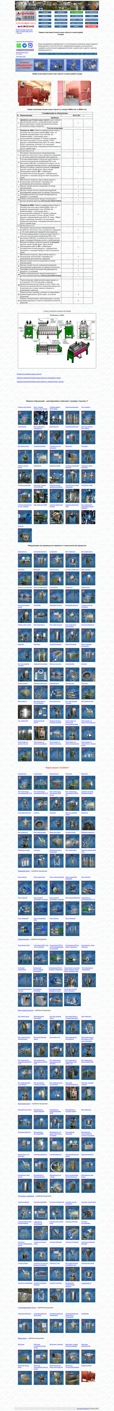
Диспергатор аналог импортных (86, 466)
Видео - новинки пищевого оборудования (40, 408)
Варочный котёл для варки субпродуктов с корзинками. (56, 1133)
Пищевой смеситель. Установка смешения (55, 721)
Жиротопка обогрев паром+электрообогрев (56, 1366)
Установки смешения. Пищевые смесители (87, 792)
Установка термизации (24, 485)
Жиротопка (68, 446)
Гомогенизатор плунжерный (37, 990)
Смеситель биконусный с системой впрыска (25, 1222)
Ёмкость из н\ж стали (55, 664)
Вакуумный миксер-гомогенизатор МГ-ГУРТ (41, 792)
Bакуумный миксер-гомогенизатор (71, 1038)
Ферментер (21, 644)
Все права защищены (83, 1408)
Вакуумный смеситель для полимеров (24, 1083)
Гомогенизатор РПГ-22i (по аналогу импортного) (56, 968)
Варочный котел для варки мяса (23, 1155)
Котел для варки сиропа (40, 587)
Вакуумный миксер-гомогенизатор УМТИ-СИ (71, 793)
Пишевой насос (22, 774)
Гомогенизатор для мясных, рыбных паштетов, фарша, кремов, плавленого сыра (72, 969)
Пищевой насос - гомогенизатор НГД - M (88, 898)
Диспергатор (68, 587)
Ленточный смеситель (56, 605)
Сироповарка (53, 551)
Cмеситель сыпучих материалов (70, 1202)
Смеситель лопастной (71, 1221)
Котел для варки (86, 569)
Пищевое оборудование (24, 407)
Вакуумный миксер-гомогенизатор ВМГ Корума (55, 793)
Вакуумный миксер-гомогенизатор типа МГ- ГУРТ (25, 1061)
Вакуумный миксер (39, 625)
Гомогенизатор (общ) (24, 945)
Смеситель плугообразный (85, 1222)
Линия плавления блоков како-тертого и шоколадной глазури (24, 30)
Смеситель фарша (23, 1263)
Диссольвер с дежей (86, 485)
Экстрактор (37, 850)
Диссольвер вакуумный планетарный (72, 486)
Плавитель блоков (86, 1365)
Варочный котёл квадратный (69, 1133)
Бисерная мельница (55, 465)
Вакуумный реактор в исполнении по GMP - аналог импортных (87, 1039)
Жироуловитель (22, 701)
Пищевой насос (85, 587)
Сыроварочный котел (56, 1154)
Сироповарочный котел (71, 426)
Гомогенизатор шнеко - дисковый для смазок (55, 990)
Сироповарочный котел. (40, 1154)
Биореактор (37, 644)
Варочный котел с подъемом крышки (70, 1110)
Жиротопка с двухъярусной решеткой (72, 1366)
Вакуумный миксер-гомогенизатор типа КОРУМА (55, 1061)
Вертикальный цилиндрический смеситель (70, 1284)
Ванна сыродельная (70, 644)
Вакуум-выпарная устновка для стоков (39, 1083)
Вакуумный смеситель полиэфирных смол (71, 1264)
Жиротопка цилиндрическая (85, 1345)
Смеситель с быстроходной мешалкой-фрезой (25, 1243)
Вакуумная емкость (55, 701)
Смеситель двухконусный (57, 1202)
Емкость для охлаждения (25, 587)
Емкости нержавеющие (71, 407)
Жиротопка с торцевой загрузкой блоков (40, 1346)
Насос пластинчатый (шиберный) (71, 878)
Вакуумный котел (70, 551)
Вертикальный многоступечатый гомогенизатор (38, 969)
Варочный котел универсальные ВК (39, 1110)
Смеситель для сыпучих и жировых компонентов (41, 1264)
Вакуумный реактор (23, 446)
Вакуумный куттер (55, 1037)
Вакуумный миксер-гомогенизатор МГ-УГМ (25, 792)
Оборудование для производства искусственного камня (71, 722)
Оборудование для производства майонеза (40, 742)
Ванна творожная (23, 683)
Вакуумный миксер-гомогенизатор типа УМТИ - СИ (71, 1061)
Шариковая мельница (24, 850)
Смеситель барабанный (40, 1202)
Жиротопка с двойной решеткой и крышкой (71, 1345)
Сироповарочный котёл (24, 1313)
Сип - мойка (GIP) (23, 721)
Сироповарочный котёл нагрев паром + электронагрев (71, 1315)
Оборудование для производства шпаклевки (88, 721)
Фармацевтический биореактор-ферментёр (56, 486)
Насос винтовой (85, 877)
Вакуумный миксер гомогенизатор (39, 427)
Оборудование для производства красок (55, 742)
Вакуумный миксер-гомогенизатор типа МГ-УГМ (41, 1061)
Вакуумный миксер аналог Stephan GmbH (87, 1061)
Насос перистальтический (72, 897)
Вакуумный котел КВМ (40, 505)
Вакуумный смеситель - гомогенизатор (56, 1083)
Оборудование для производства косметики (72, 742)
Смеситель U (86, 1283)
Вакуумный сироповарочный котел (71, 1083)
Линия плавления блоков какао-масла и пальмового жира (39, 378)
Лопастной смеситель (55, 644)
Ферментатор (37, 465)
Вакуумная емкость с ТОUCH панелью (40, 702)
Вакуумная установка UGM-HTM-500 (40, 486)
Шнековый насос (54, 683)
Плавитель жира (54, 569)
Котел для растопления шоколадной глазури (71, 1176)
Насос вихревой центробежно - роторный (41, 898)
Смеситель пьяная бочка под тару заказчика (25, 505)
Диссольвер (84, 446)
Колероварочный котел (87, 625)
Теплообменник (69, 664)
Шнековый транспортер (40, 683)
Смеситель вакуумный (87, 1263)
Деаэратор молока (70, 832)
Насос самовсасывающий (57, 877)
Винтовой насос (69, 683)
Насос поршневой (70, 918)
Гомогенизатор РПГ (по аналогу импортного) (72, 946)
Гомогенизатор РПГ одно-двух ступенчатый (41, 946)
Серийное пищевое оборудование (55, 408)
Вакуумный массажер (87, 701)
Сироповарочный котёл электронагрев (56, 1314)
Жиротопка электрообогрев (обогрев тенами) (41, 1367)
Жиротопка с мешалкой (56, 1344)
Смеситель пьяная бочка (72, 569)
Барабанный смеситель (71, 605)
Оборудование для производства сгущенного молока (88, 743)
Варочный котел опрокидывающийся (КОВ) (55, 1111)
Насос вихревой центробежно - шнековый (57, 898)
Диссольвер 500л (20, 56)
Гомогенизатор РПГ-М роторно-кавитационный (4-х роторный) (56, 947)
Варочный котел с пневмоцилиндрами (39, 1176)
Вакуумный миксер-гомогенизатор (87, 968)
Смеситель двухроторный (88, 1202)
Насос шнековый (22, 897)
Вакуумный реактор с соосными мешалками (71, 1017)
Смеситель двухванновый (25, 1283)
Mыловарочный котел (87, 1154)
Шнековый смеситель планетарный (56, 851)
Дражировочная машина (40, 664)
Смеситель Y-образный (71, 1242)
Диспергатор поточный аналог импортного (70, 990)
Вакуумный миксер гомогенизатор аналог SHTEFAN (87, 506)
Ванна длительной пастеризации (86, 645)
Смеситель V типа (55, 1263)
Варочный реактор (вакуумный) (39, 1017)
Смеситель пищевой (23, 1202)
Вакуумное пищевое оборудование (87, 427)
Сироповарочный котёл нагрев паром (40, 1314)
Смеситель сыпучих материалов (86, 606)
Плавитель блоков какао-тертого (29, 374)
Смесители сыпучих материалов (55, 447)
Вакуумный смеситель (56, 625)
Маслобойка (37, 605)
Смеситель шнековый (56, 1242)
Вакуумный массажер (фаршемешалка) (24, 1038)
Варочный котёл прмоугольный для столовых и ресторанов (87, 1133)
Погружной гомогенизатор (22, 968)
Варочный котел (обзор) (24, 1109)
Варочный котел (54, 426)
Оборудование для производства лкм (23, 742)
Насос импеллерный (39, 877)
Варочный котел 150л (22, 52)
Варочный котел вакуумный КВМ (38, 1133)
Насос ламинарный (23, 918)
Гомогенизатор (22, 426)
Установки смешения (40, 446)
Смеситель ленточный (38, 1223)
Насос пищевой (85, 407)
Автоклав (20, 526)
